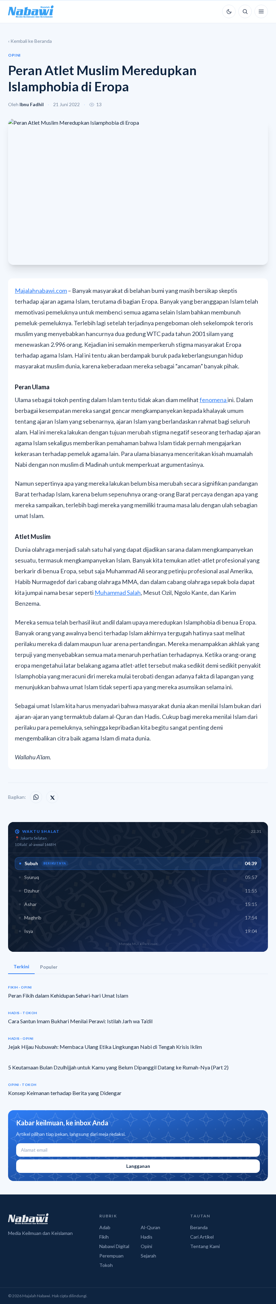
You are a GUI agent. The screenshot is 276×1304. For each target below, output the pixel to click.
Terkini (21, 966)
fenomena (214, 399)
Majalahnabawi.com (41, 290)
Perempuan (111, 1255)
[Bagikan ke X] (52, 797)
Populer (49, 967)
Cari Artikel (202, 1237)
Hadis (146, 1237)
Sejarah (148, 1255)
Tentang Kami (205, 1246)
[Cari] (245, 11)
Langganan (138, 1166)
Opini (146, 1246)
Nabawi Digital (114, 1246)
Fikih (104, 1237)
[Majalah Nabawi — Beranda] (31, 11)
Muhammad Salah (118, 592)
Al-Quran (150, 1227)
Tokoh (106, 1265)
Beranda (199, 1227)
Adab (104, 1227)
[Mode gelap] (229, 11)
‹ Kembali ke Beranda (30, 41)
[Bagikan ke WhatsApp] (36, 797)
